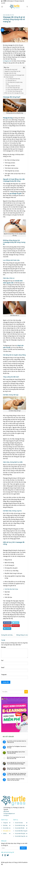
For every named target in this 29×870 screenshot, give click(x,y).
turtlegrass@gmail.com (9, 813)
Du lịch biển (6, 828)
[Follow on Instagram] (5, 855)
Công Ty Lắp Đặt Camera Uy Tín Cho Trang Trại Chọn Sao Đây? (15, 779)
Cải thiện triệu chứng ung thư (15, 91)
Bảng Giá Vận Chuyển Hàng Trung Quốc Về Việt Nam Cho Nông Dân (16, 768)
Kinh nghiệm (6, 15)
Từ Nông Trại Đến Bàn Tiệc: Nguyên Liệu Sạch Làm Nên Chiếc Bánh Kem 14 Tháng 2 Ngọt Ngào (16, 774)
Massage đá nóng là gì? (11, 69)
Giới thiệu (5, 825)
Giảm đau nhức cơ (12, 80)
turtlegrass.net (7, 61)
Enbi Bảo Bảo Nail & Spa (11, 589)
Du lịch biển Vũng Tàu (20, 836)
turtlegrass (6, 815)
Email (3, 667)
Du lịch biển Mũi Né (19, 828)
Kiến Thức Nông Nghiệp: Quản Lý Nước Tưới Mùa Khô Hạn (16, 752)
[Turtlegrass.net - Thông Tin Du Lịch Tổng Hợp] (14, 6)
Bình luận (3, 647)
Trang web (3, 674)
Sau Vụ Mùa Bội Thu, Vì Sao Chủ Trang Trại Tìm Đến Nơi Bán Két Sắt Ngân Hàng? (16, 763)
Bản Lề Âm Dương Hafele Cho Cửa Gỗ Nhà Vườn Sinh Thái (16, 758)
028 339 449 (6, 811)
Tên (2, 660)
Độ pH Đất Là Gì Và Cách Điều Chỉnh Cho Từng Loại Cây (16, 741)
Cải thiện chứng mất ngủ (14, 87)
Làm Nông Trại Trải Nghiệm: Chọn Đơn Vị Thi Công (16, 747)
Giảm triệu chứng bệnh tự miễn (15, 89)
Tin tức (12, 15)
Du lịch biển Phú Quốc (20, 833)
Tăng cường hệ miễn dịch (14, 85)
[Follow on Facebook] (2, 855)
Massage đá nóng (8, 117)
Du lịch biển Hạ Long (20, 825)
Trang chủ (5, 822)
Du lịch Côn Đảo (19, 822)
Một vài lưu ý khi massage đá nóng (14, 93)
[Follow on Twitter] (8, 855)
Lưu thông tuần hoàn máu (14, 78)
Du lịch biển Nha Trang (20, 830)
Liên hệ (4, 833)
